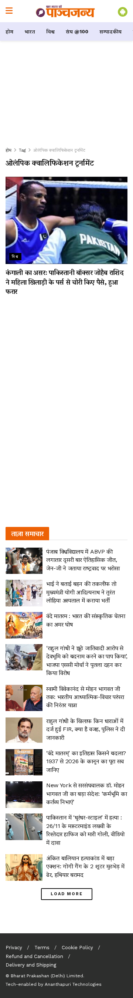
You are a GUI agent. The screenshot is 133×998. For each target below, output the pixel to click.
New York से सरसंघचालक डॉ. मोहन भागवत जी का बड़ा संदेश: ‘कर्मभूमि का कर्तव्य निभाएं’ (86, 793)
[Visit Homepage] (65, 11)
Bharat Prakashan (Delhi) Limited (47, 975)
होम (9, 31)
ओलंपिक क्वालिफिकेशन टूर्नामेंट (59, 150)
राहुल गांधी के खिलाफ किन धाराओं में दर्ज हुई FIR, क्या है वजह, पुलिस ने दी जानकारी (85, 729)
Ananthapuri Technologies (73, 984)
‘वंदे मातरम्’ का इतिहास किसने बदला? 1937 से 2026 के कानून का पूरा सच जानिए (86, 761)
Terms (42, 947)
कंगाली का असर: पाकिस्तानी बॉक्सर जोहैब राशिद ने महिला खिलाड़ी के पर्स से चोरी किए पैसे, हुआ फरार (65, 281)
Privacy (14, 947)
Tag (22, 150)
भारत (29, 31)
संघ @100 (77, 31)
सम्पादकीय (110, 31)
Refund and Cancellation (34, 956)
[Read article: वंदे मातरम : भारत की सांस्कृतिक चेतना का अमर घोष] (24, 625)
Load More (67, 894)
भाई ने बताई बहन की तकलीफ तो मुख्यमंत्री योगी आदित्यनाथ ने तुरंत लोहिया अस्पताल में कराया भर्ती (81, 592)
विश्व (50, 31)
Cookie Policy (77, 947)
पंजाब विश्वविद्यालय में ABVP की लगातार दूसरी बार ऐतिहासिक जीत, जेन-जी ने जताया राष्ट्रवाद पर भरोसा (83, 560)
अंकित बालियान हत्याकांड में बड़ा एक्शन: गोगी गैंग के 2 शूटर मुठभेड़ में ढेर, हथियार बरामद (85, 866)
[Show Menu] (9, 11)
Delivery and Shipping (31, 965)
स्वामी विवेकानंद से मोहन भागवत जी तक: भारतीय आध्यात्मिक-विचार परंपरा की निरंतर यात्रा (85, 697)
